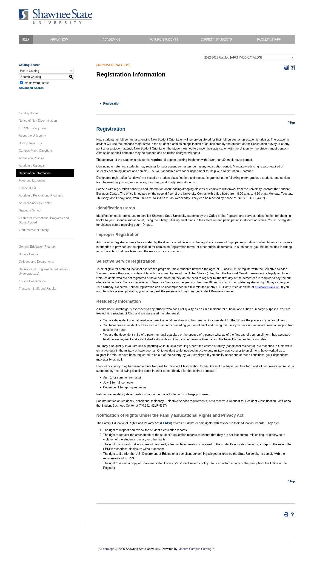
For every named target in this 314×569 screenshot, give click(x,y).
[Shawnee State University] (55, 23)
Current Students (216, 39)
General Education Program (37, 246)
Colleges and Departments (36, 261)
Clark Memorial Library (34, 230)
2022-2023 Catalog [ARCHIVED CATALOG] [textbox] (233, 57)
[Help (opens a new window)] (292, 67)
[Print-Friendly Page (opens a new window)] (286, 67)
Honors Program (29, 254)
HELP (26, 39)
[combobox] (249, 57)
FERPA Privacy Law (32, 128)
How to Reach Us (30, 143)
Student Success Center (35, 203)
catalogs (108, 549)
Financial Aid (27, 188)
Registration (111, 103)
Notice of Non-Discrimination (38, 120)
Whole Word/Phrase (36, 82)
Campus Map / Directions (36, 150)
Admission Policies (31, 158)
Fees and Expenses (32, 180)
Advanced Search (31, 88)
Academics (111, 39)
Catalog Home (28, 113)
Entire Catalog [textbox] (29, 71)
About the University (32, 135)
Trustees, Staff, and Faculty (37, 288)
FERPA (166, 423)
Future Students (163, 39)
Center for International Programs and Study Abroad (44, 220)
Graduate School (30, 210)
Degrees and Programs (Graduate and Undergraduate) (44, 271)
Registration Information (35, 173)
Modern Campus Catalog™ (196, 549)
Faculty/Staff (269, 39)
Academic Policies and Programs (41, 195)
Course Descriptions (32, 281)
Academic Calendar (32, 165)
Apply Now (59, 39)
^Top (291, 122)
